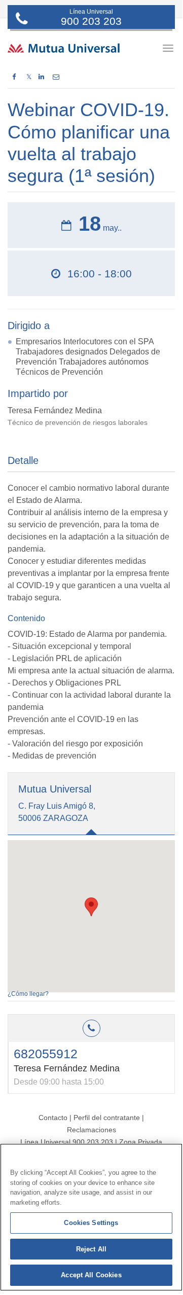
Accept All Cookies (91, 1275)
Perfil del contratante (107, 1117)
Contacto (53, 1117)
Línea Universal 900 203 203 (66, 1142)
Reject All (91, 1249)
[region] (91, 1217)
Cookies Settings (91, 1223)
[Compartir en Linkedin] (41, 77)
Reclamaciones (91, 1130)
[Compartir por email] (56, 77)
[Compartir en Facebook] (14, 77)
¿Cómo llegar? (28, 993)
